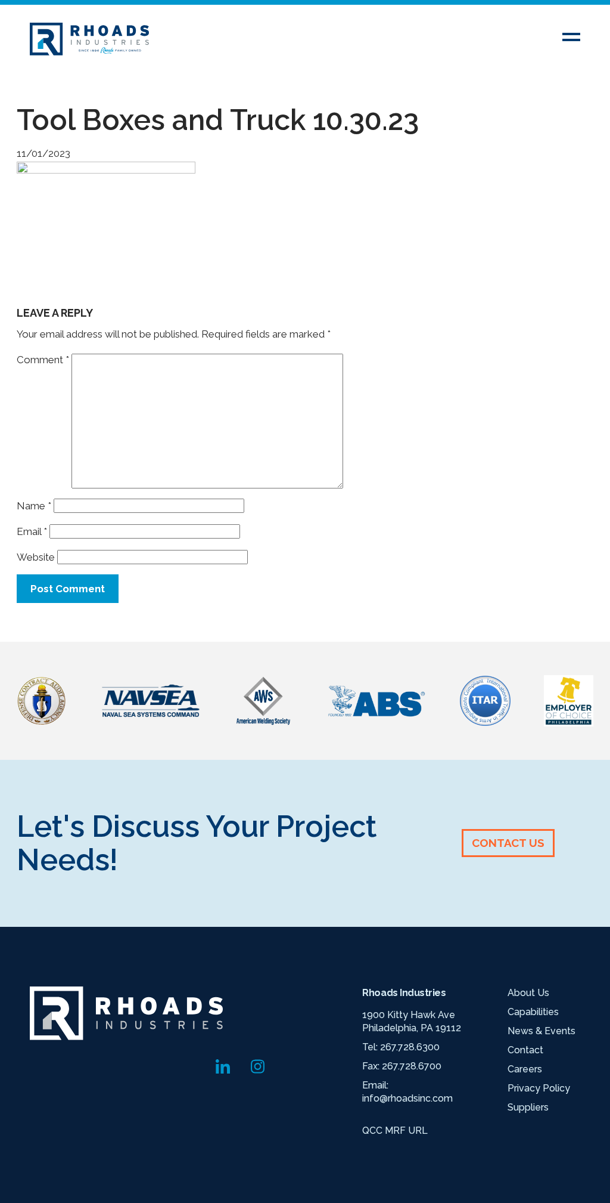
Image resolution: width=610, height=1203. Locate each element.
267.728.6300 (410, 1047)
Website (36, 557)
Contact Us (508, 842)
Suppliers (528, 1107)
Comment (43, 360)
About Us (528, 992)
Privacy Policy (539, 1088)
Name (34, 506)
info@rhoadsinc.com (407, 1098)
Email (32, 531)
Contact (525, 1050)
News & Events (541, 1031)
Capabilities (533, 1012)
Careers (525, 1069)
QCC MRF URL (395, 1130)
